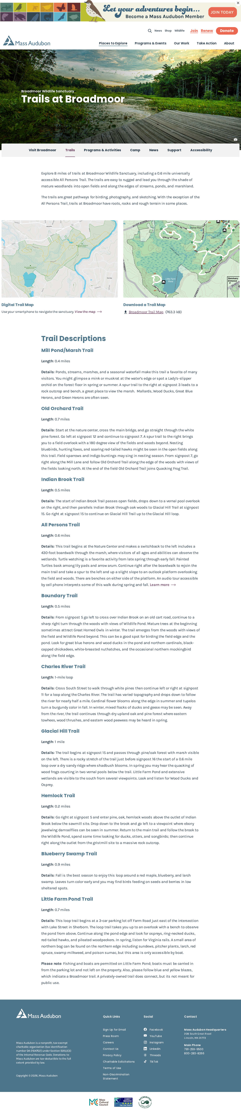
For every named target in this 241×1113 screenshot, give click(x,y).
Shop (168, 31)
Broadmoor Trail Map (146, 312)
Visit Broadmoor (42, 150)
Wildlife (180, 31)
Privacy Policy (112, 1055)
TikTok (154, 1062)
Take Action (207, 43)
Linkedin (155, 1049)
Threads (155, 1055)
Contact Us (110, 1049)
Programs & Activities (102, 150)
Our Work (181, 43)
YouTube (156, 1036)
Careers (108, 1042)
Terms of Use (112, 1068)
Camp (135, 150)
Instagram (157, 1042)
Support (174, 150)
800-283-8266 (194, 1053)
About (229, 43)
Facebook (156, 1030)
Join (194, 31)
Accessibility (201, 150)
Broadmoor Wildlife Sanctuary (47, 91)
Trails (70, 150)
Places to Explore (113, 43)
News (158, 31)
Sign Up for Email (114, 1030)
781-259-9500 (193, 1049)
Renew (207, 31)
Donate (227, 30)
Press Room (111, 1036)
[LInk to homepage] (26, 40)
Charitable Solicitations (119, 1062)
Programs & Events (150, 43)
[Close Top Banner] (238, 3)
